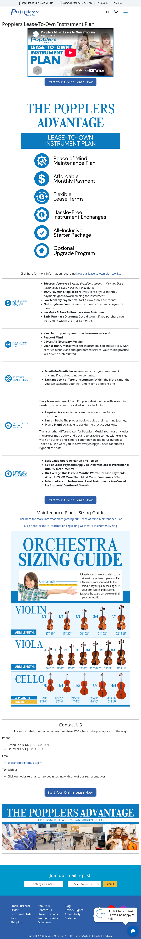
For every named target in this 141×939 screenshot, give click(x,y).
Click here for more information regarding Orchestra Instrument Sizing (70, 526)
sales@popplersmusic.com (25, 763)
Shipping (16, 922)
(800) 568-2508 (70, 3)
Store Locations (48, 914)
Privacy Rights (74, 910)
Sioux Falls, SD (85, 3)
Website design (90, 936)
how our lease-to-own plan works (98, 273)
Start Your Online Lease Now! (70, 82)
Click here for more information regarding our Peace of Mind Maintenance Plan (70, 519)
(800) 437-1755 (29, 3)
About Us (44, 906)
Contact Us (102, 3)
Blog (68, 906)
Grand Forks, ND (45, 3)
